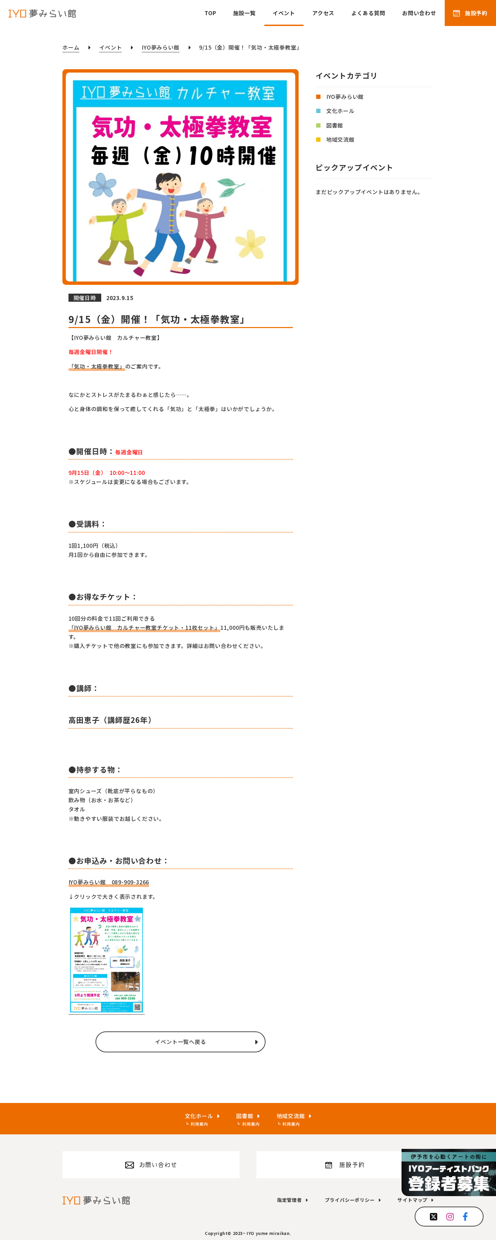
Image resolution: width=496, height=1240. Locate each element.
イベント (284, 13)
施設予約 (476, 13)
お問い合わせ (419, 13)
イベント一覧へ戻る (180, 1041)
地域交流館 (340, 139)
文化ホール (340, 111)
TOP (210, 13)
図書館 (334, 125)
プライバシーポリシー (350, 1199)
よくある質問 (368, 13)
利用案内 (199, 1124)
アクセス (323, 13)
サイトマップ (412, 1199)
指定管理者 (289, 1199)
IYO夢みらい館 (345, 97)
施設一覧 (244, 13)
